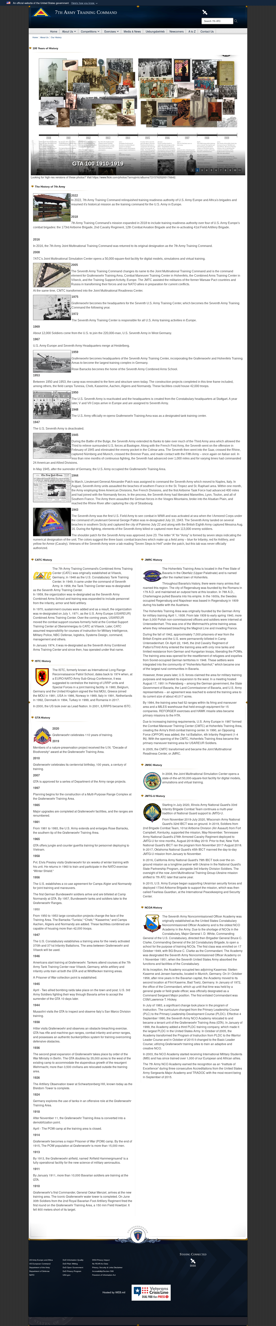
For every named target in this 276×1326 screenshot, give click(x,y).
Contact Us (207, 31)
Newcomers (177, 31)
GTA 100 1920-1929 (98, 163)
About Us (67, 31)
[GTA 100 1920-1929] (138, 115)
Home (53, 31)
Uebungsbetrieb (155, 31)
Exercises (110, 31)
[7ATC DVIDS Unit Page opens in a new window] (205, 12)
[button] (84, 3)
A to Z (192, 31)
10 (235, 170)
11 (239, 170)
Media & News (132, 31)
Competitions (89, 31)
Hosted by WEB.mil (114, 1292)
